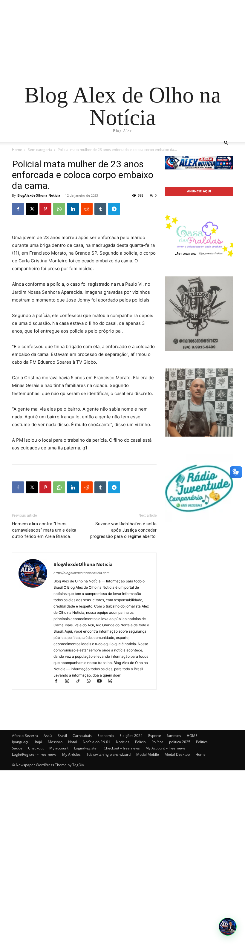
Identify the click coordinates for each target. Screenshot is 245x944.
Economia (105, 735)
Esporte (154, 735)
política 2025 (179, 741)
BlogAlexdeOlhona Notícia (38, 195)
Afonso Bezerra (25, 735)
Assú (48, 735)
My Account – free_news (166, 748)
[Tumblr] (100, 209)
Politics (202, 741)
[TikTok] (80, 681)
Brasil (62, 735)
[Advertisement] (122, 42)
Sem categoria (40, 149)
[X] (32, 209)
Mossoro (55, 741)
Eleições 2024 (131, 735)
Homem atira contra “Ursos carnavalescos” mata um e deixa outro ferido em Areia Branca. (44, 530)
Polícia (140, 741)
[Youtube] (102, 681)
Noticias (122, 741)
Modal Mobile (147, 754)
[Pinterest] (45, 209)
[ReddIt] (87, 209)
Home (17, 149)
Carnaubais (82, 735)
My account (58, 748)
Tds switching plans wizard (108, 754)
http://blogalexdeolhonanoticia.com (81, 573)
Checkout (36, 748)
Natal (72, 741)
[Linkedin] (73, 209)
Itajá (38, 741)
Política (157, 741)
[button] (226, 143)
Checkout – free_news (122, 748)
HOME (192, 735)
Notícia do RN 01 (96, 741)
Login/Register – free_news (34, 754)
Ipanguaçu (20, 741)
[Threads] (112, 681)
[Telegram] (114, 209)
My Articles (71, 754)
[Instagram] (69, 681)
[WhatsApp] (59, 209)
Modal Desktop (177, 754)
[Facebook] (18, 209)
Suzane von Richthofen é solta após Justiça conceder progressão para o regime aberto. (123, 530)
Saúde (17, 748)
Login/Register (86, 748)
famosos (174, 735)
